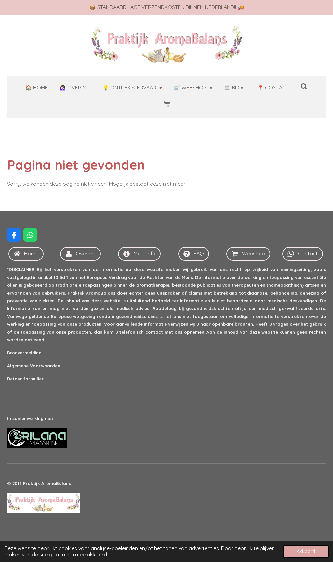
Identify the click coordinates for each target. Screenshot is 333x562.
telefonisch (131, 332)
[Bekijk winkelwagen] (166, 103)
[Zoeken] (304, 86)
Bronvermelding (24, 352)
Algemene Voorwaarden (33, 365)
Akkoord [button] (306, 551)
